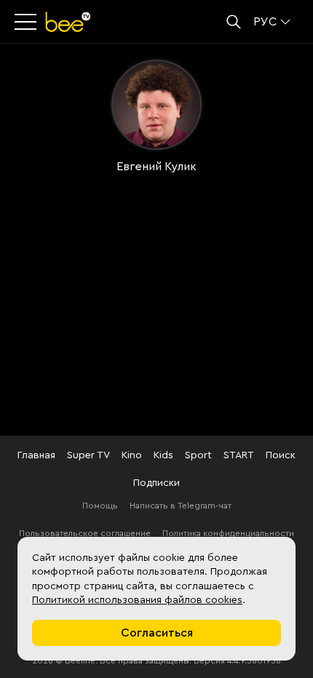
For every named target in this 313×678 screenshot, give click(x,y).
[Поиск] (233, 22)
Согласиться (157, 633)
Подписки (156, 483)
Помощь (100, 505)
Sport (198, 455)
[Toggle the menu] (27, 22)
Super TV (88, 455)
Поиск (281, 455)
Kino (132, 455)
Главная (36, 455)
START (238, 455)
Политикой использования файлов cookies (137, 600)
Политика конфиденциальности (228, 533)
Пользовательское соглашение (85, 533)
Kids (163, 455)
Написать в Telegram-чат (180, 505)
